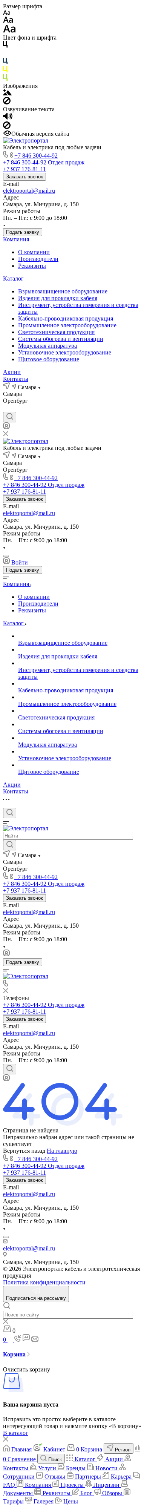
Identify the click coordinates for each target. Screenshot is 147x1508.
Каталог (13, 278)
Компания (16, 239)
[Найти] (9, 845)
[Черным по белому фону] (5, 46)
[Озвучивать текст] (7, 118)
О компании (34, 252)
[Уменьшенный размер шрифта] (6, 13)
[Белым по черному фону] (5, 54)
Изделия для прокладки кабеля (57, 298)
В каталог (15, 1433)
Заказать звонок (24, 176)
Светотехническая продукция (56, 332)
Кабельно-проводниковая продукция (65, 318)
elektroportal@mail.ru (29, 190)
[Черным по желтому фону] (5, 70)
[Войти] (6, 427)
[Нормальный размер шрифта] (8, 21)
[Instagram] (20, 408)
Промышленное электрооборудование (67, 325)
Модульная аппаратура (47, 345)
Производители (38, 259)
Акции (12, 372)
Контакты (15, 379)
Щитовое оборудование (48, 359)
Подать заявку (22, 232)
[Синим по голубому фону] (5, 62)
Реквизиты (32, 265)
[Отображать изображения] (7, 93)
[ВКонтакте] (7, 408)
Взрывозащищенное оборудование (62, 291)
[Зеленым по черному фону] (5, 79)
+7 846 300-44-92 (36, 155)
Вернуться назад (24, 1150)
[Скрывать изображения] (7, 102)
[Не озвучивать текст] (7, 127)
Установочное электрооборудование (64, 352)
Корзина (15, 1354)
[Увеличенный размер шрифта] (9, 31)
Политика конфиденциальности (44, 1282)
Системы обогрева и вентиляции (60, 339)
